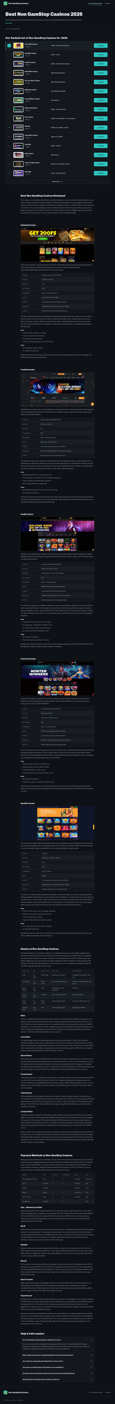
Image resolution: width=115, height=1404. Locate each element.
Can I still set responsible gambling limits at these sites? (43, 1361)
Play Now (101, 45)
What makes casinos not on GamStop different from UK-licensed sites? (48, 1355)
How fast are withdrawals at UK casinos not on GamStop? (43, 1367)
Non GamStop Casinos (95, 3)
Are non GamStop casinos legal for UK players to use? (42, 1340)
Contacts (107, 3)
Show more (8, 23)
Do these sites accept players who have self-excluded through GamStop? (49, 1373)
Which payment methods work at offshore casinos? (41, 1379)
